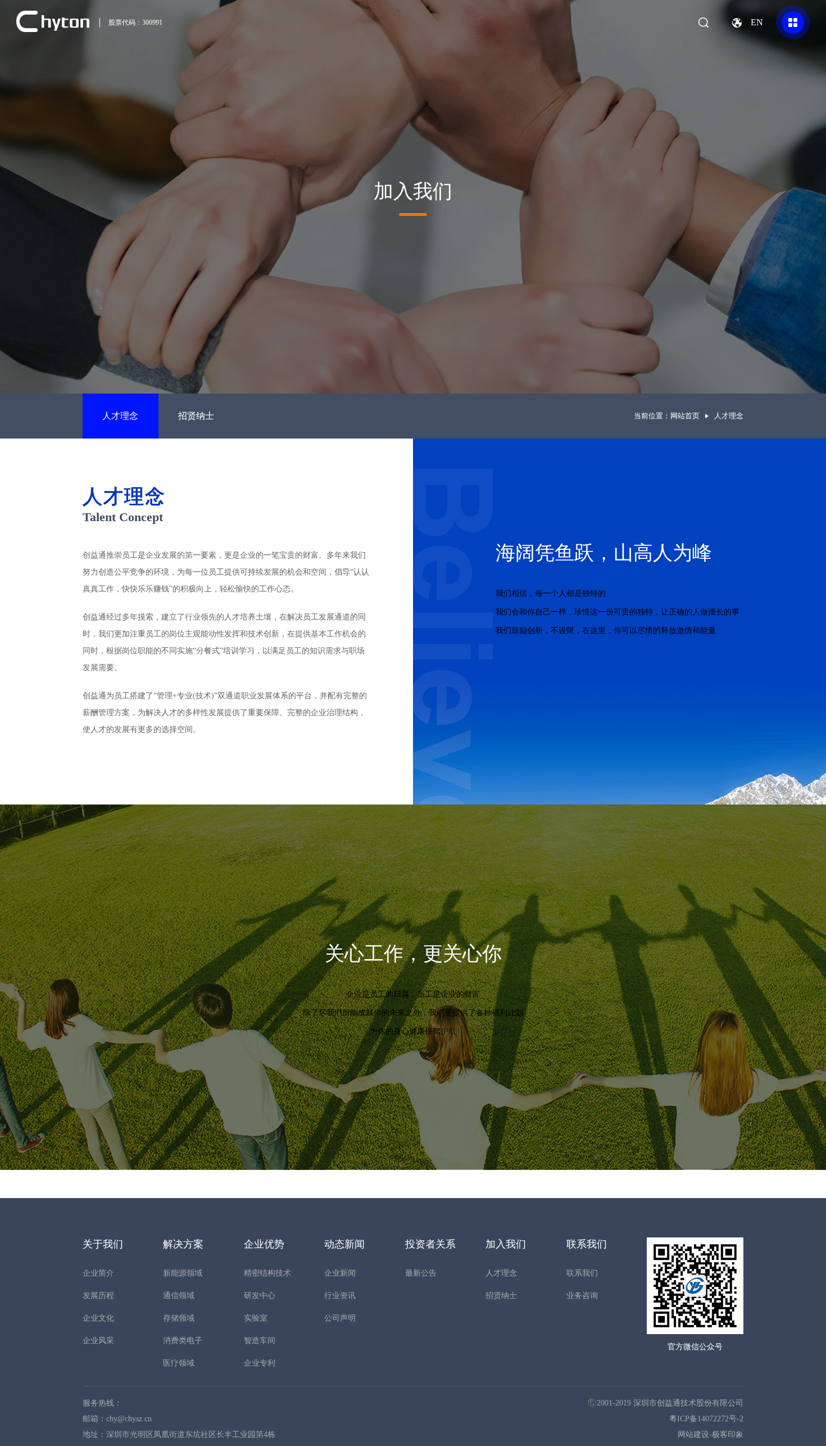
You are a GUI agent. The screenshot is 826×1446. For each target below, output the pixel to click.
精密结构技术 (267, 1273)
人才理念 (120, 416)
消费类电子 (182, 1340)
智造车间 (259, 1340)
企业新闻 (340, 1273)
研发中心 (259, 1295)
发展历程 (98, 1295)
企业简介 (98, 1273)
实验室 (255, 1318)
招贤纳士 (196, 416)
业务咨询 (582, 1295)
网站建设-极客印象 (710, 1434)
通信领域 (178, 1295)
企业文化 (98, 1318)
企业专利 (259, 1363)
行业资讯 (340, 1295)
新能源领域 (182, 1273)
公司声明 (340, 1318)
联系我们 (582, 1273)
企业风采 (98, 1340)
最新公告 (421, 1273)
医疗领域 (178, 1363)
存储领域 (178, 1318)
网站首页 (685, 416)
